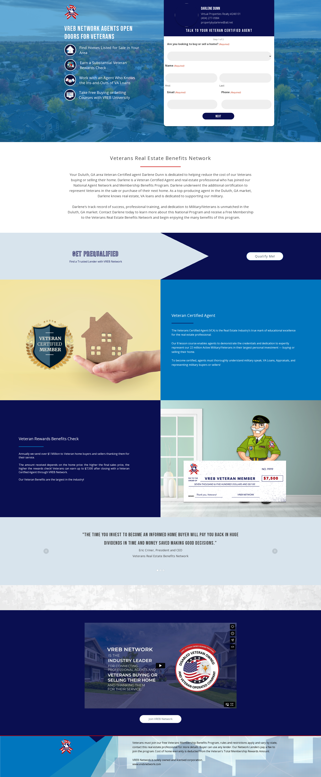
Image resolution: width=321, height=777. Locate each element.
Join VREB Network (161, 719)
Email (176, 92)
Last (221, 85)
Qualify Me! (265, 256)
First (167, 85)
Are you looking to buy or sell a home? (198, 44)
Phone (231, 92)
